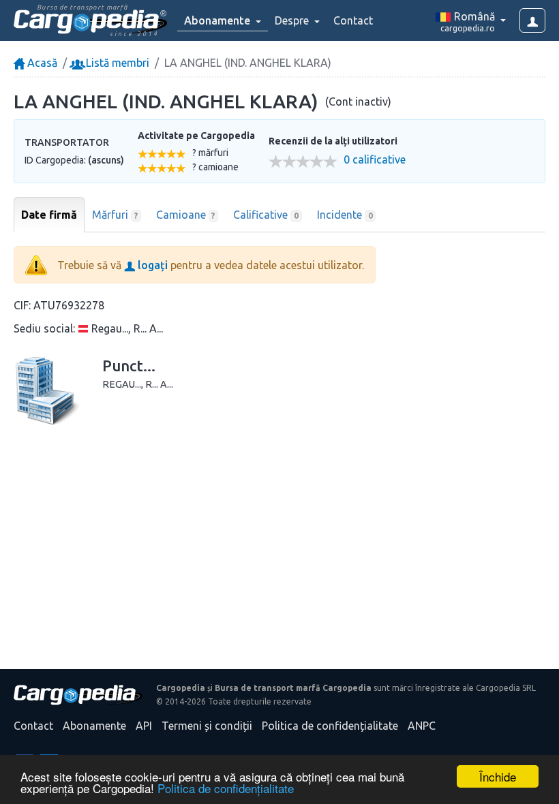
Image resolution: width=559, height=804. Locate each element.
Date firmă (49, 214)
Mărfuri (115, 214)
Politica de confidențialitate (225, 788)
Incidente (345, 214)
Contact (353, 20)
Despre (293, 20)
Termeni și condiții (207, 726)
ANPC (422, 726)
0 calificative (375, 160)
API (144, 726)
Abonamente (94, 726)
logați (151, 265)
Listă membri (116, 63)
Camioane (185, 214)
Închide (497, 776)
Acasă (41, 63)
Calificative (266, 214)
